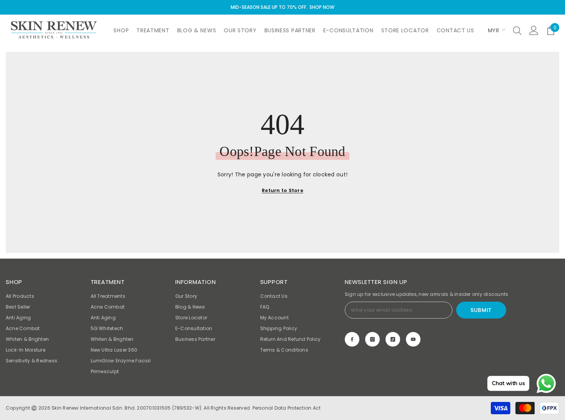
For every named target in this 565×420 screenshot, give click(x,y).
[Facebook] (352, 339)
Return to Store (282, 190)
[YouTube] (413, 339)
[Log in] (533, 30)
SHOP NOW (321, 7)
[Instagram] (372, 339)
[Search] (517, 30)
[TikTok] (393, 339)
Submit (481, 310)
